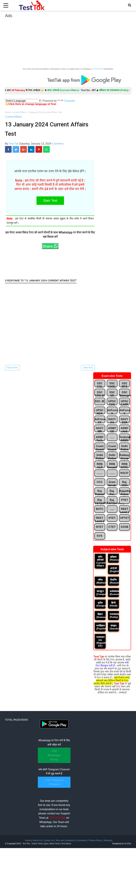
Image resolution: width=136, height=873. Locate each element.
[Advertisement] (68, 44)
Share (48, 246)
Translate (69, 100)
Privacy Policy (95, 840)
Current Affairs (13, 116)
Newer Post (12, 367)
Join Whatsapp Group (54, 755)
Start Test (50, 200)
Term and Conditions (65, 840)
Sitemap (107, 840)
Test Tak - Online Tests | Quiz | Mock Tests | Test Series (47, 843)
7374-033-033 (98, 69)
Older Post (88, 367)
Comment (57, 143)
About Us (37, 840)
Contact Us (48, 840)
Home (28, 840)
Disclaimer (81, 840)
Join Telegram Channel (54, 782)
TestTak (127, 843)
